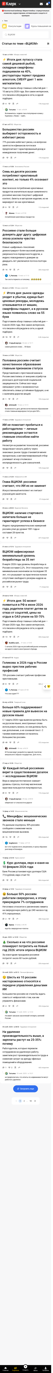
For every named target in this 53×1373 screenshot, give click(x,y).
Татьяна (12, 110)
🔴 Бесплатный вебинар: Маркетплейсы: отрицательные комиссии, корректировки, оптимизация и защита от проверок (25, 13)
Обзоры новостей (20, 54)
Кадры (16, 658)
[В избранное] (13, 104)
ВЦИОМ (11, 34)
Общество (17, 124)
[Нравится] (9, 104)
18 (31, 1101)
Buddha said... (14, 643)
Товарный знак (20, 702)
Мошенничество (21, 811)
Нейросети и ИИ (21, 477)
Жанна (11, 213)
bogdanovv (13, 843)
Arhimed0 (13, 405)
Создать (25, 1370)
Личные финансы (27, 972)
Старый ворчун (15, 343)
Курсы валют (20, 858)
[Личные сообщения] (41, 4)
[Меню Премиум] (20, 4)
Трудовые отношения (23, 420)
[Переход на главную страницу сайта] (9, 4)
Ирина (11, 925)
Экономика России (22, 166)
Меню (36, 1370)
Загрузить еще (27, 1089)
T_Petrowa (13, 276)
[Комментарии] (3, 158)
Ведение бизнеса (21, 508)
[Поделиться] (17, 104)
